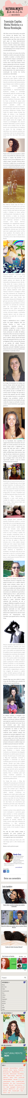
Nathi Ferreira (12, 1088)
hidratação (5, 1085)
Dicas (3, 993)
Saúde (3, 1007)
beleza (10, 1070)
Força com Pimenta (21, 1083)
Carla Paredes (21, 1077)
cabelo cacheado (11, 1075)
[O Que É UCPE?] (9, 963)
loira (4, 1087)
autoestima (5, 1070)
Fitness (3, 997)
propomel (22, 1088)
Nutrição (4, 1003)
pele (18, 1088)
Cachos (15, 1077)
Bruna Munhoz (21, 1073)
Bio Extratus (21, 1070)
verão (9, 1092)
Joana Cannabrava (18, 1085)
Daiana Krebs (6, 1083)
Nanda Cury (17, 854)
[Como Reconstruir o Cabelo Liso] (22, 960)
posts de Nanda (18, 867)
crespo (13, 1081)
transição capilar (15, 1090)
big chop (15, 1070)
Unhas (3, 1009)
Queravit (5, 1090)
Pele (3, 1005)
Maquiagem (4, 999)
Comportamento (5, 991)
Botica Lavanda (13, 1073)
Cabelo (3, 989)
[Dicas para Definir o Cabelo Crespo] (22, 966)
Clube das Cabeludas (7, 1079)
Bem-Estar (4, 987)
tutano (22, 1090)
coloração (15, 1079)
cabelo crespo (19, 1075)
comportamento (6, 1081)
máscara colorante (21, 1087)
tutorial (4, 1092)
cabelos (11, 1077)
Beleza (3, 985)
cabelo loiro (5, 1077)
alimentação (6, 1068)
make (7, 1087)
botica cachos (6, 1073)
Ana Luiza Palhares (14, 1068)
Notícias (4, 1001)
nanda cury (5, 1088)
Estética (3, 995)
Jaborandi (11, 1085)
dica (11, 1083)
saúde (9, 1090)
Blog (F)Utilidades (16, 1071)
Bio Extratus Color (7, 1071)
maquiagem (12, 1087)
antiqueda (21, 1068)
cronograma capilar (20, 1081)
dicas (14, 1083)
